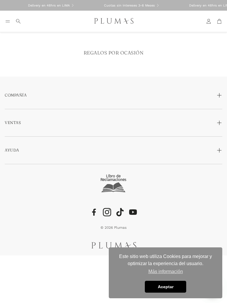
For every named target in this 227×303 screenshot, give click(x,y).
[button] (8, 21)
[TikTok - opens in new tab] (120, 212)
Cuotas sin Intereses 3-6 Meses (127, 5)
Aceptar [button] (166, 286)
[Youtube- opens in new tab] (133, 212)
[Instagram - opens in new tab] (107, 212)
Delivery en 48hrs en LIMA (47, 5)
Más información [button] (165, 271)
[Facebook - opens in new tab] (94, 212)
